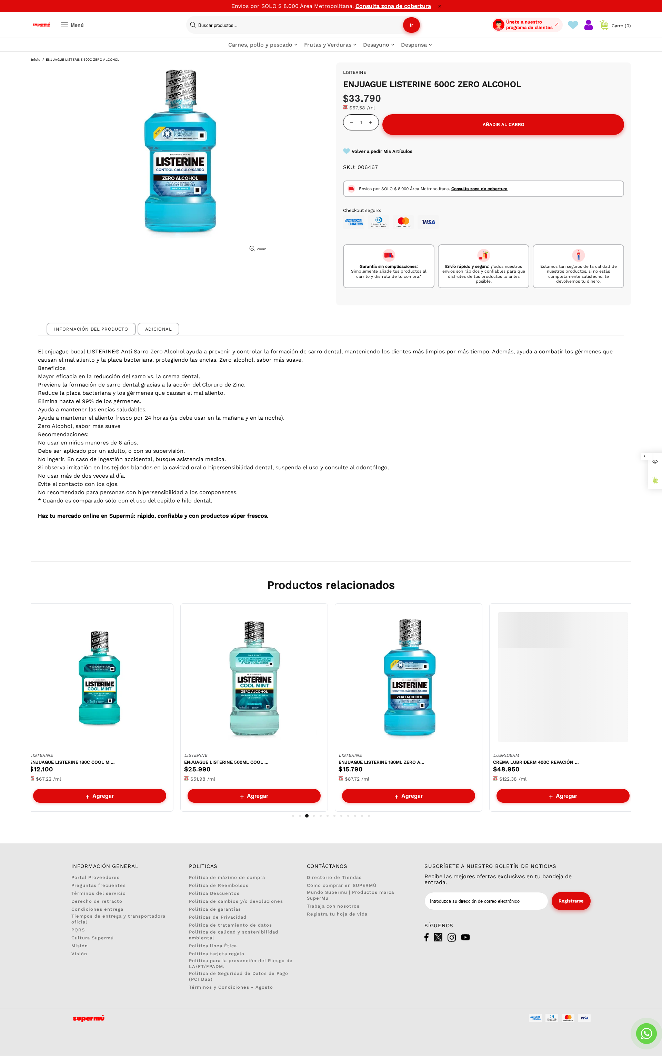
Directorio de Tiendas (334, 877)
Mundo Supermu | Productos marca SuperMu (350, 895)
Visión (79, 953)
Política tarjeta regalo (216, 953)
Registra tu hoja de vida (337, 914)
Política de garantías (215, 909)
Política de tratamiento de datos (230, 925)
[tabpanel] (99, 707)
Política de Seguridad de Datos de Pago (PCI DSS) (238, 976)
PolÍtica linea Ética (213, 945)
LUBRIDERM (506, 755)
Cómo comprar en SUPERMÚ (342, 885)
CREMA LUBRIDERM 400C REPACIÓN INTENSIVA (536, 762)
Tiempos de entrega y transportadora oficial (118, 919)
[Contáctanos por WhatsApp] (646, 1033)
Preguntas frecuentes (98, 885)
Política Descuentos (214, 893)
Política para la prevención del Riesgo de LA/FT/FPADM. (241, 963)
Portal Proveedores (95, 877)
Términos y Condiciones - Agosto (231, 987)
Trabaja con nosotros (333, 906)
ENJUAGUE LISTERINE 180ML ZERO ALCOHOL (382, 762)
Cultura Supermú (92, 937)
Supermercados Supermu (41, 25)
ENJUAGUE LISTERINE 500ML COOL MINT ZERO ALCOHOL (227, 762)
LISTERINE (41, 755)
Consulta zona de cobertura (393, 6)
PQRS (78, 929)
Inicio (35, 59)
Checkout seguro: (362, 210)
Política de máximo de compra (227, 877)
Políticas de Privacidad (218, 917)
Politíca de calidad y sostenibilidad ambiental (233, 934)
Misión (79, 945)
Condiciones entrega (97, 909)
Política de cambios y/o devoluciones (236, 901)
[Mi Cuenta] (588, 25)
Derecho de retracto (96, 901)
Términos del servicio (98, 893)
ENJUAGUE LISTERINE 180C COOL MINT (73, 762)
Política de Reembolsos (219, 885)
